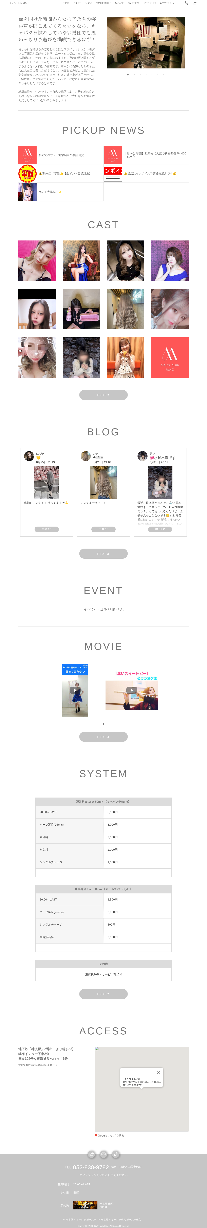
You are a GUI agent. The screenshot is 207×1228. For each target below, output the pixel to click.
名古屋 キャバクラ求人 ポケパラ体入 (121, 1219)
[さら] (125, 357)
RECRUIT (150, 3)
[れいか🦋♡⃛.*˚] (37, 260)
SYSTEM (133, 3)
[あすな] (81, 260)
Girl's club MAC (19, 3)
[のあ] (125, 309)
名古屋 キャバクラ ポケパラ (81, 1219)
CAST (77, 3)
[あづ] (170, 309)
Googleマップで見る (111, 1135)
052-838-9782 (91, 1167)
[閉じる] (158, 1065)
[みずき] (170, 357)
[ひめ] (81, 309)
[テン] (81, 357)
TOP (66, 3)
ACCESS (165, 3)
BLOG (89, 3)
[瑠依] (37, 357)
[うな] (37, 309)
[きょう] (170, 260)
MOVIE (119, 3)
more (103, 395)
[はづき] (125, 260)
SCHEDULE (103, 3)
